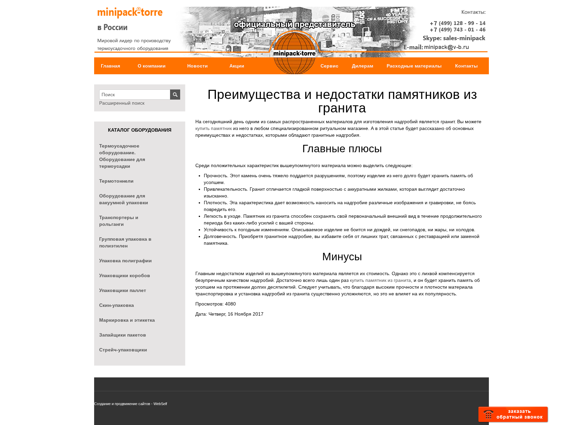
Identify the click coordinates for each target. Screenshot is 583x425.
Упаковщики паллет (122, 290)
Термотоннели (116, 181)
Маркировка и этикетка (127, 320)
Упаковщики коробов (124, 275)
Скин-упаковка (116, 305)
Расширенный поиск (121, 103)
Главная (110, 66)
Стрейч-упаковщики (123, 349)
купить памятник (213, 128)
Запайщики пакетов (122, 335)
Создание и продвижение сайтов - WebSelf (130, 404)
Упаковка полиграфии (125, 260)
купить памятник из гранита (380, 280)
